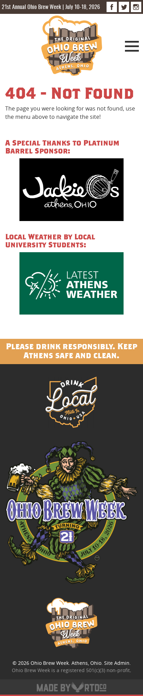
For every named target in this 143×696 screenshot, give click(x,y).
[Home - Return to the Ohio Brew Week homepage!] (71, 47)
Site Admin (116, 663)
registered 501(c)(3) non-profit (95, 670)
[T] (124, 7)
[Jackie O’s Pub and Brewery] (71, 190)
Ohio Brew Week (50, 663)
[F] (112, 7)
